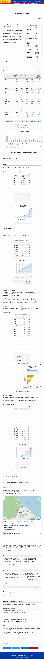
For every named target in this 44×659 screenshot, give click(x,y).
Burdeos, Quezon (24, 547)
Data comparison (8, 158)
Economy (21, 20)
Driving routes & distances (10, 533)
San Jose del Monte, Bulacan (10, 580)
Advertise (29, 653)
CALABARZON (15, 38)
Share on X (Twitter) (16, 647)
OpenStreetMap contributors (34, 519)
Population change (9, 476)
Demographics (26, 20)
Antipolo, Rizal (25, 545)
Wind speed (27, 525)
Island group (15, 1)
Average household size (28, 282)
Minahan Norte (7, 101)
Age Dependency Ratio (17, 306)
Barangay (36, 1)
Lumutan (6, 90)
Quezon (29, 3)
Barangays (17, 20)
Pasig (7, 546)
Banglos (6, 81)
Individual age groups (18, 391)
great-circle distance (8, 552)
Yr (10, 527)
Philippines (7, 3)
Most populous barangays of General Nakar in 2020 (21, 152)
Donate (38, 653)
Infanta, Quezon (35, 546)
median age (33, 308)
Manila (10, 587)
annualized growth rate (10, 400)
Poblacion (6, 112)
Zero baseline (23, 287)
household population (8, 234)
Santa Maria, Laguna (34, 547)
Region (20, 1)
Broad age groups (27, 391)
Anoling (6, 79)
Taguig (17, 546)
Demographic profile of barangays (11, 67)
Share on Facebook (7, 647)
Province (24, 1)
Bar (24, 284)
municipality (37, 27)
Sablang (6, 114)
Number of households (22, 281)
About (24, 653)
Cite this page (6, 643)
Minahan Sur (7, 103)
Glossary (6, 653)
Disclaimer (26, 655)
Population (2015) (27, 125)
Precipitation (21, 525)
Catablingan (7, 88)
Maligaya (6, 99)
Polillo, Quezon (18, 547)
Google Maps (34, 521)
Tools (10, 653)
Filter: (4, 70)
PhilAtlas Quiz (15, 653)
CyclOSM (24, 521)
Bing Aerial (29, 521)
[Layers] (4, 518)
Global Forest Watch (11, 529)
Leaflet (28, 519)
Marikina (30, 545)
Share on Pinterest (33, 647)
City (27, 1)
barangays (14, 64)
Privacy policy (20, 655)
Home (2, 3)
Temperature (16, 525)
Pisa (5, 110)
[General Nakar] (22, 507)
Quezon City (11, 546)
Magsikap (6, 92)
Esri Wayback (13, 523)
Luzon (12, 3)
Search (39, 1)
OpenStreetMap (12, 521)
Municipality (30, 1)
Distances (36, 20)
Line (21, 284)
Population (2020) (19, 125)
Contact (33, 653)
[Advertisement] (22, 8)
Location (31, 20)
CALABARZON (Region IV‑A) (20, 3)
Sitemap (31, 655)
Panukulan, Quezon (10, 547)
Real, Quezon (7, 561)
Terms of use (13, 655)
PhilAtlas (6, 1)
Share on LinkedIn (25, 647)
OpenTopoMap (19, 521)
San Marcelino (7, 116)
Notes (40, 20)
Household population (16, 281)
